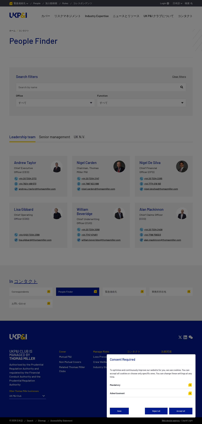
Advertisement (117, 393)
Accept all (181, 411)
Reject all (156, 411)
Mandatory (115, 385)
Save (119, 411)
